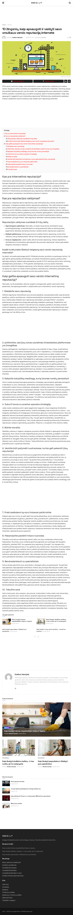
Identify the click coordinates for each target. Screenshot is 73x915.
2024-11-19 (14, 791)
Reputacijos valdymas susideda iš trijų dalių (22, 139)
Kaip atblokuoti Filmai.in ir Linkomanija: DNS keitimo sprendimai (30, 796)
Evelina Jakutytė (17, 37)
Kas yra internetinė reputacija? (15, 133)
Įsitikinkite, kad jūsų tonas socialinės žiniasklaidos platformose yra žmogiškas (33, 149)
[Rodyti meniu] (3, 3)
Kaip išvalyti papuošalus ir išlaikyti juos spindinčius (19, 854)
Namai (7, 727)
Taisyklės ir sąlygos (8, 900)
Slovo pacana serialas (17, 781)
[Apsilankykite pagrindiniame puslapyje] (36, 3)
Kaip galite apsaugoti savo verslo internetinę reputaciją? (24, 144)
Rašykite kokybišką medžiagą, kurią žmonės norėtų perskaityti (28, 151)
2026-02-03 (15, 798)
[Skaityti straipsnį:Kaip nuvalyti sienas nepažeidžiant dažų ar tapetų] (6, 622)
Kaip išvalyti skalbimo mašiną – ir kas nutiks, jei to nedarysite (56, 620)
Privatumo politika (8, 892)
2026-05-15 (15, 784)
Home (4, 24)
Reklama (5, 890)
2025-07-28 (30, 37)
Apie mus (5, 884)
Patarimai (5, 758)
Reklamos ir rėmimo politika (11, 895)
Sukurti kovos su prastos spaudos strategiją (22, 154)
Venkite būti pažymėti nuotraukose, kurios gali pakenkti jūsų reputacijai (31, 159)
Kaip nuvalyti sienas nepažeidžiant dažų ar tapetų (22, 620)
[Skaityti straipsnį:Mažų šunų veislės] (6, 805)
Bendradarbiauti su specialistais (18, 167)
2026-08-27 (16, 623)
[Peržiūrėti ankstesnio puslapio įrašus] (34, 636)
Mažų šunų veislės (16, 803)
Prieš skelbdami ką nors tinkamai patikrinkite (22, 162)
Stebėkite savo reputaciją (15, 146)
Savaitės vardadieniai (9, 865)
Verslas (9, 24)
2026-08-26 (47, 631)
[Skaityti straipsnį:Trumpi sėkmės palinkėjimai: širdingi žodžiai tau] (6, 790)
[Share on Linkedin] (65, 81)
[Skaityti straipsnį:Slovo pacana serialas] (6, 783)
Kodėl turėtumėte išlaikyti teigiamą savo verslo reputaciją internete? (31, 141)
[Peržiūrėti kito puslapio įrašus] (38, 636)
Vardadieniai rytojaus (9, 868)
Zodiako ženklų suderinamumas (12, 876)
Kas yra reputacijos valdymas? (15, 136)
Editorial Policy (7, 898)
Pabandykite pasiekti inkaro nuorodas (20, 164)
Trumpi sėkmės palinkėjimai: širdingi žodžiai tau (26, 789)
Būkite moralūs (12, 156)
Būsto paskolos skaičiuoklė (11, 862)
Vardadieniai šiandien (9, 870)
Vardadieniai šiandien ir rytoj (11, 873)
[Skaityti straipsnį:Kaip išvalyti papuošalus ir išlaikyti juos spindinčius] (54, 747)
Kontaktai (5, 887)
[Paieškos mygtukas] (70, 3)
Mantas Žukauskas (13, 733)
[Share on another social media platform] (69, 81)
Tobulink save (12, 169)
